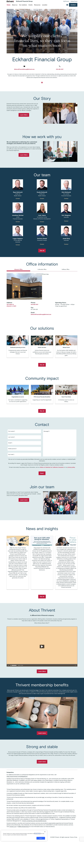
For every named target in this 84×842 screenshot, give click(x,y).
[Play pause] (8, 665)
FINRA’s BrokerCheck (23, 826)
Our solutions (23, 5)
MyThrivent (66, 1)
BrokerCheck (74, 1)
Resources (37, 5)
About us (14, 5)
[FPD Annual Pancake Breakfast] (42, 394)
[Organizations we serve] (18, 394)
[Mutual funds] (66, 346)
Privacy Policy (37, 833)
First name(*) (11, 431)
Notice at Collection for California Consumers (52, 467)
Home (8, 5)
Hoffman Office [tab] (65, 269)
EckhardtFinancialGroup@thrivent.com (24, 69)
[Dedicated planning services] (18, 346)
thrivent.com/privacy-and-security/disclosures (34, 820)
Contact (73, 5)
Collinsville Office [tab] (42, 269)
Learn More (24, 115)
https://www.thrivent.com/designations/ (17, 776)
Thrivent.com (12, 826)
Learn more (24, 500)
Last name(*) (11, 437)
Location (44, 5)
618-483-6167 (59, 69)
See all (42, 250)
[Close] (44, 831)
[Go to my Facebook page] (42, 82)
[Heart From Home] (66, 394)
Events (31, 5)
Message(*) (46, 431)
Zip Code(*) (11, 454)
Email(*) (10, 443)
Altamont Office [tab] (18, 269)
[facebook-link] (67, 5)
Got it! (40, 838)
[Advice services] (42, 346)
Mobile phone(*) (12, 448)
